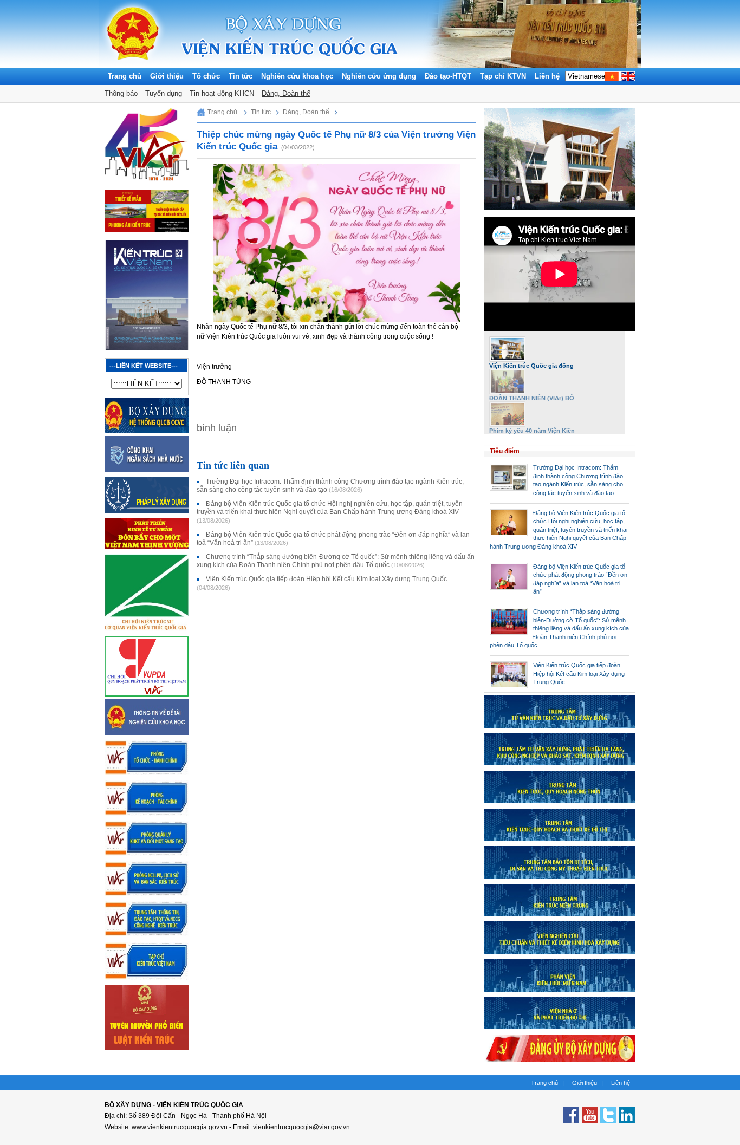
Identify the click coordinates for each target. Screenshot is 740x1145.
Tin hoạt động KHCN (222, 93)
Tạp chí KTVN (503, 76)
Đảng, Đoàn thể (286, 93)
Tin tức (240, 76)
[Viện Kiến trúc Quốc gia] (133, 65)
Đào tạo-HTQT (448, 76)
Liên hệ (547, 76)
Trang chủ (124, 76)
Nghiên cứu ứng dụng (379, 76)
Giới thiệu (167, 76)
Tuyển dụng (163, 93)
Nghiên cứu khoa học (297, 76)
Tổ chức (206, 76)
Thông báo (121, 93)
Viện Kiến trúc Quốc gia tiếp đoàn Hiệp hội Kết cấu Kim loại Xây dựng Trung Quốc (579, 673)
